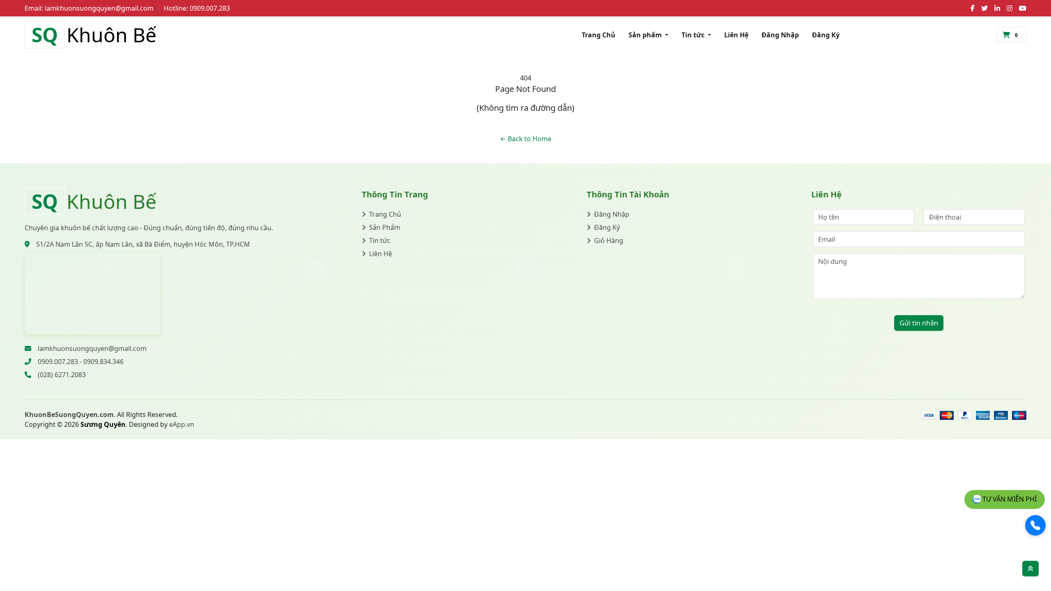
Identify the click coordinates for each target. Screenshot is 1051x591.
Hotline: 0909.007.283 (197, 8)
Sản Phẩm (384, 227)
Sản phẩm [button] (646, 34)
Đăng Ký (826, 34)
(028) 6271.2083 (62, 374)
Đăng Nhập (780, 34)
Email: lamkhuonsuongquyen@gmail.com (89, 8)
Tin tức (379, 240)
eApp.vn (181, 424)
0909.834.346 (103, 361)
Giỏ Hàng (608, 240)
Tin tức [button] (694, 34)
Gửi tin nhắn (919, 323)
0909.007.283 (58, 361)
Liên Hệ (736, 34)
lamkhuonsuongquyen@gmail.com (92, 348)
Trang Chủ (598, 34)
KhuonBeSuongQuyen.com (69, 414)
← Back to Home (525, 138)
